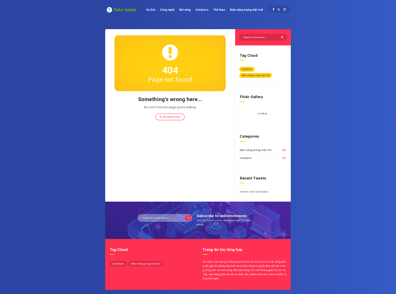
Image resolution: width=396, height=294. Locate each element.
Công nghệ (167, 9)
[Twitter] (278, 9)
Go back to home (171, 117)
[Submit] (282, 37)
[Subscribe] (188, 218)
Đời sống (185, 9)
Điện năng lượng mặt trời (246, 9)
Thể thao (219, 9)
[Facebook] (273, 9)
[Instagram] (284, 9)
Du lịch (150, 9)
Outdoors (202, 9)
